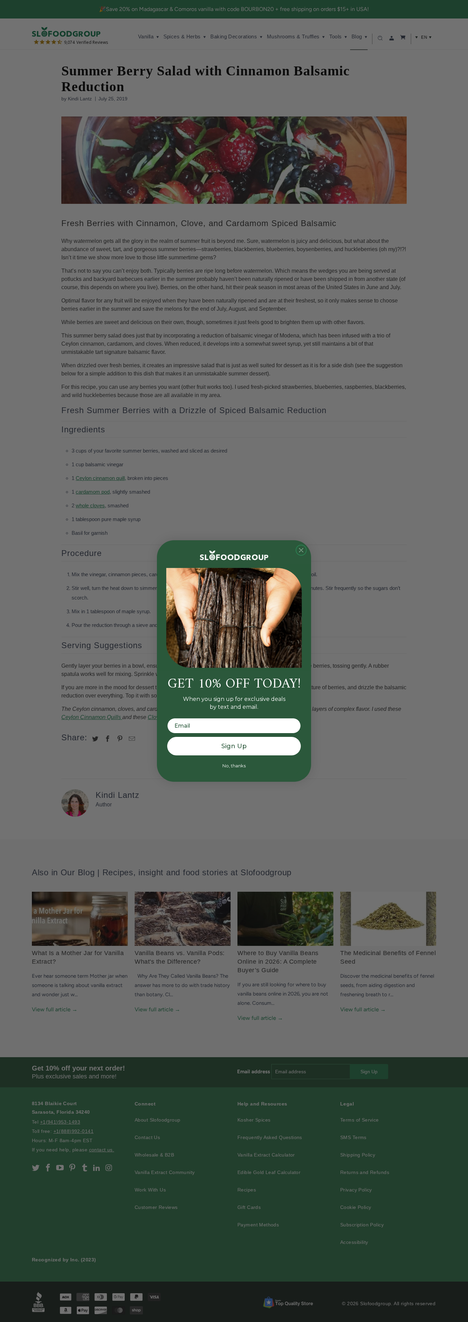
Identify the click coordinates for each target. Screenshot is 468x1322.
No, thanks (234, 765)
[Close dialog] (301, 550)
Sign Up (234, 746)
